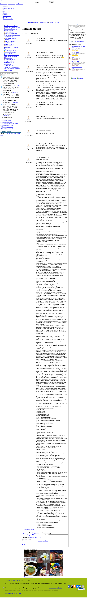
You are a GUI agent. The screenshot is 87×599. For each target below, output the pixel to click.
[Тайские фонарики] (56, 562)
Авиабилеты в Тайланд (11, 26)
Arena (73, 57)
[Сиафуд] (30, 562)
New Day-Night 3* (76, 61)
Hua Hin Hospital (76, 52)
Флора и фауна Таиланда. (11, 47)
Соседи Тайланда (9, 32)
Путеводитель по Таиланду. (12, 35)
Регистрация (3, 4)
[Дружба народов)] (56, 575)
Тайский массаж (8, 45)
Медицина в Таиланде (10, 56)
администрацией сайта (55, 588)
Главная (30, 22)
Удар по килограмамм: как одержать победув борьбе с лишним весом (12, 68)
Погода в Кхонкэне (6, 122)
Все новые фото (28, 577)
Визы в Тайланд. (9, 30)
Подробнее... (16, 85)
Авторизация (11, 4)
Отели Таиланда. (9, 53)
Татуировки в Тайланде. (11, 50)
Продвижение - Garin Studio (13, 593)
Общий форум (44, 22)
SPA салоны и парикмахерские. (9, 43)
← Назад (24, 544)
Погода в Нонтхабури (7, 125)
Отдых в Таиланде (9, 59)
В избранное (19, 4)
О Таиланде (7, 64)
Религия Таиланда (9, 62)
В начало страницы (28, 529)
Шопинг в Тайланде (10, 41)
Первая (31, 537)
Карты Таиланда (9, 36)
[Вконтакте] (80, 78)
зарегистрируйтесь (43, 541)
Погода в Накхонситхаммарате (9, 123)
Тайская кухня (8, 58)
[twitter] (73, 78)
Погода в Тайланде (9, 61)
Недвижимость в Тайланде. (12, 27)
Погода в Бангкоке (6, 120)
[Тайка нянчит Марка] (43, 575)
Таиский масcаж (54, 22)
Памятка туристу (9, 65)
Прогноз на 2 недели (7, 128)
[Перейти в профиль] (28, 42)
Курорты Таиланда (9, 49)
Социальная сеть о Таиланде (13, 580)
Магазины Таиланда (10, 52)
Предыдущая (37, 537)
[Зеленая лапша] (30, 575)
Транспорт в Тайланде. (10, 29)
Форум (36, 22)
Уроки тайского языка (10, 33)
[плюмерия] (43, 562)
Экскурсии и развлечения (11, 55)
